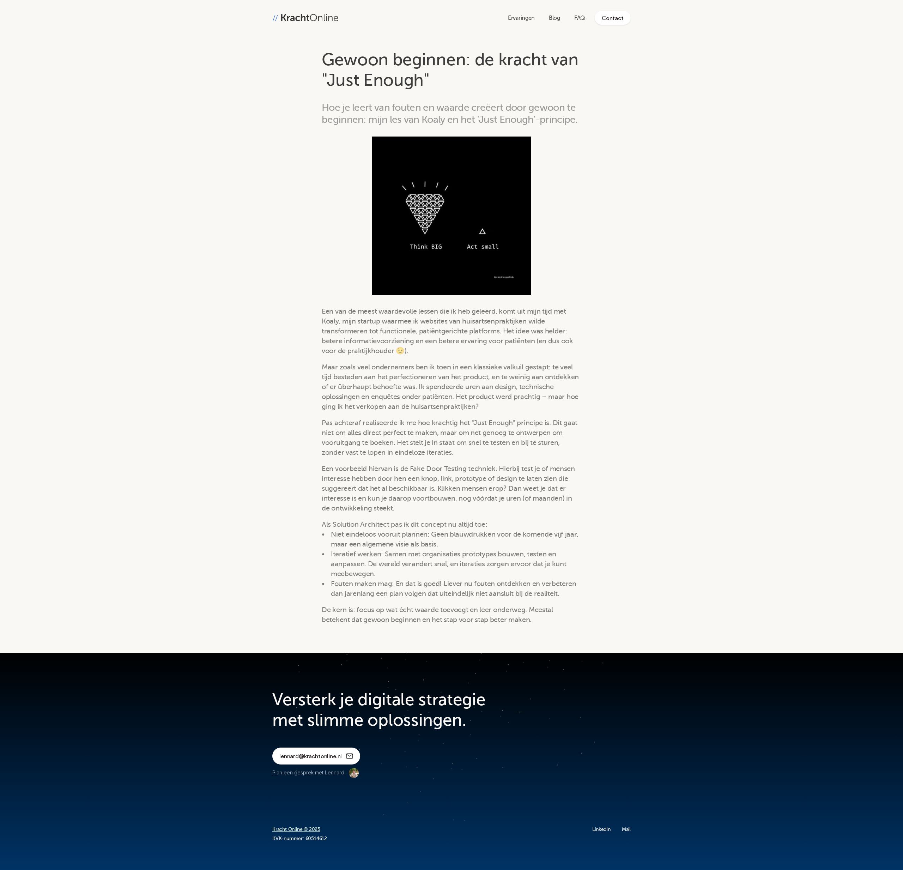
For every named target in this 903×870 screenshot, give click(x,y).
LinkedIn (601, 829)
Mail (626, 829)
